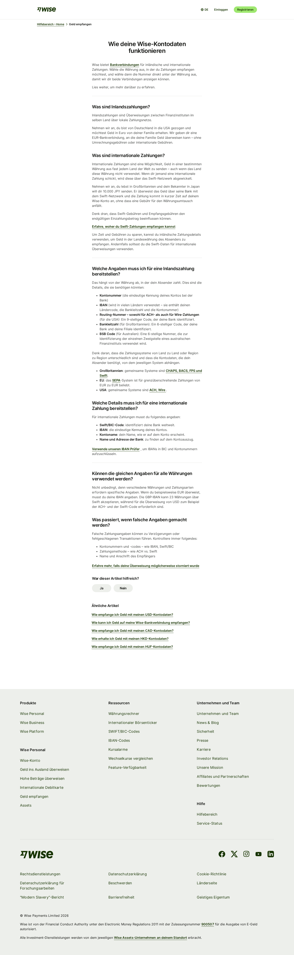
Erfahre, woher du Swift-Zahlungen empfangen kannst (133, 226)
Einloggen (221, 9)
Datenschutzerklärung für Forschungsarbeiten (42, 885)
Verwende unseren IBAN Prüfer (116, 449)
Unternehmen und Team (218, 713)
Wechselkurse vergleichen (130, 758)
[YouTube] (258, 854)
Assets (25, 805)
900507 (207, 924)
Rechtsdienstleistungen (40, 874)
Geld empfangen (34, 796)
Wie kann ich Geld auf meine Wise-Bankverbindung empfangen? (141, 623)
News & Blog (208, 723)
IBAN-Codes (119, 740)
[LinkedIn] (270, 854)
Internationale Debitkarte (42, 787)
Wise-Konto (30, 760)
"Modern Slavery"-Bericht (42, 897)
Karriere (203, 749)
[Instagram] (246, 854)
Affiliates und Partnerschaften (223, 776)
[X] (234, 854)
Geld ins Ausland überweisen (44, 769)
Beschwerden (120, 883)
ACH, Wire (157, 390)
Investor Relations (212, 758)
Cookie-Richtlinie (211, 874)
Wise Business (32, 723)
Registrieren (245, 9)
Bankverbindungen (124, 65)
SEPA (116, 380)
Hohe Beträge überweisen (42, 778)
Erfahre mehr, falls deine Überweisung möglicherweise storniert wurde (145, 566)
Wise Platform (32, 731)
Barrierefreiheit (121, 897)
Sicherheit (205, 731)
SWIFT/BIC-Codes (124, 731)
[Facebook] (222, 854)
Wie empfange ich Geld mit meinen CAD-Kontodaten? (133, 631)
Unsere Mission (210, 767)
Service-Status (209, 823)
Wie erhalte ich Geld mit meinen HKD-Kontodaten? (130, 639)
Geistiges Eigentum (213, 897)
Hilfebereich (207, 814)
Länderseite (207, 883)
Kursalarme (118, 749)
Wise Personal (32, 713)
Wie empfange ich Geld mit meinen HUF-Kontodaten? (132, 647)
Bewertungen (208, 785)
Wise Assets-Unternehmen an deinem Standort (150, 938)
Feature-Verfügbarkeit (127, 767)
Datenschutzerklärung (127, 874)
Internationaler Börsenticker (132, 723)
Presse (202, 740)
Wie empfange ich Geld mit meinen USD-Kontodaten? (132, 615)
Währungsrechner (123, 713)
